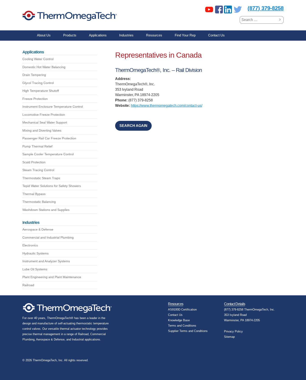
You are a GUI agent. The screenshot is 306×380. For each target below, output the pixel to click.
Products (69, 35)
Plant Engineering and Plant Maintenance (51, 277)
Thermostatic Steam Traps (41, 178)
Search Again (133, 126)
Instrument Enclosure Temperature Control (52, 106)
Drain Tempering (34, 75)
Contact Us (216, 35)
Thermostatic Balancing (39, 202)
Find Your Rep (185, 35)
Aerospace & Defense (37, 229)
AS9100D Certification (182, 309)
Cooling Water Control (38, 59)
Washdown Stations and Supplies (45, 210)
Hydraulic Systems (35, 253)
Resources (154, 35)
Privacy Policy (233, 331)
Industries (126, 35)
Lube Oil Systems (34, 269)
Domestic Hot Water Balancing (43, 67)
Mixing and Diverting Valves (41, 130)
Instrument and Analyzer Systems (46, 261)
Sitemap (229, 336)
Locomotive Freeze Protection (43, 114)
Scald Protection (33, 162)
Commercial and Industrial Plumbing (48, 237)
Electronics (30, 245)
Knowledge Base (179, 320)
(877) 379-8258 (266, 8)
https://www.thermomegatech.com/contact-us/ (166, 105)
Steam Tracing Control (38, 170)
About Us (44, 35)
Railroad (28, 285)
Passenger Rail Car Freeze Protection (49, 138)
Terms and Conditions (182, 325)
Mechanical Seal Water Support (44, 122)
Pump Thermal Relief (37, 146)
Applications (98, 35)
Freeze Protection (35, 99)
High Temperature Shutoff (40, 90)
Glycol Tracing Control (38, 83)
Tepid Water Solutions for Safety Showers (51, 186)
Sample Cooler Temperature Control (48, 154)
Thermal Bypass (33, 194)
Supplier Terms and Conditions (188, 331)
